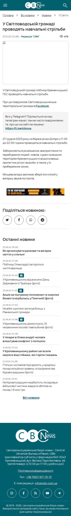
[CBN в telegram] (59, 493)
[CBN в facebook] (23, 493)
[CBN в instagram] (11, 493)
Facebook (42, 106)
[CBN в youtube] (47, 493)
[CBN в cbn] (35, 493)
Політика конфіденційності (35, 471)
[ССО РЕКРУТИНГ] (35, 192)
